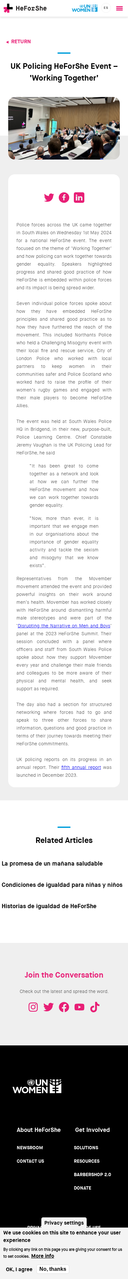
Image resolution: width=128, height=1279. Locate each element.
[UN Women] (85, 8)
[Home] (25, 8)
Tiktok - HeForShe (95, 1007)
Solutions (86, 1148)
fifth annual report (81, 767)
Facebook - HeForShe (64, 1007)
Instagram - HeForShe (33, 1007)
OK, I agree (19, 1269)
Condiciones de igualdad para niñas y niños (62, 885)
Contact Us (30, 1161)
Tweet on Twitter (49, 197)
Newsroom (30, 1148)
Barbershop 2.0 (92, 1174)
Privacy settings (64, 1222)
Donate (82, 1188)
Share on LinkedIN (79, 197)
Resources (86, 1161)
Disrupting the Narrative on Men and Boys (64, 626)
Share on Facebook (64, 197)
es (106, 8)
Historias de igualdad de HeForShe (49, 906)
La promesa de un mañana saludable (52, 864)
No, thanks (52, 1269)
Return (21, 41)
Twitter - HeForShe (48, 1007)
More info (42, 1255)
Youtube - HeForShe (79, 1007)
